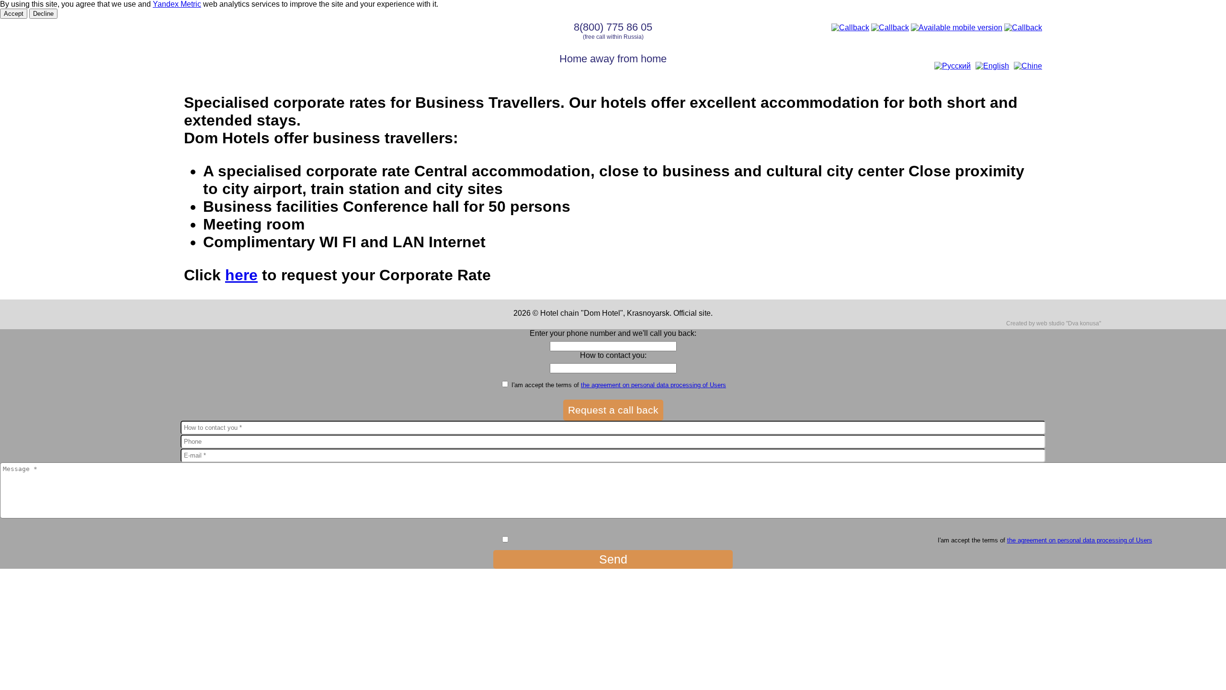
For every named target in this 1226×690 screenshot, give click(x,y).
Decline (43, 13)
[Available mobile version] (956, 27)
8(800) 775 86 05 (613, 27)
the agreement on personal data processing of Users (653, 385)
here (241, 275)
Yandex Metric (177, 4)
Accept (13, 13)
